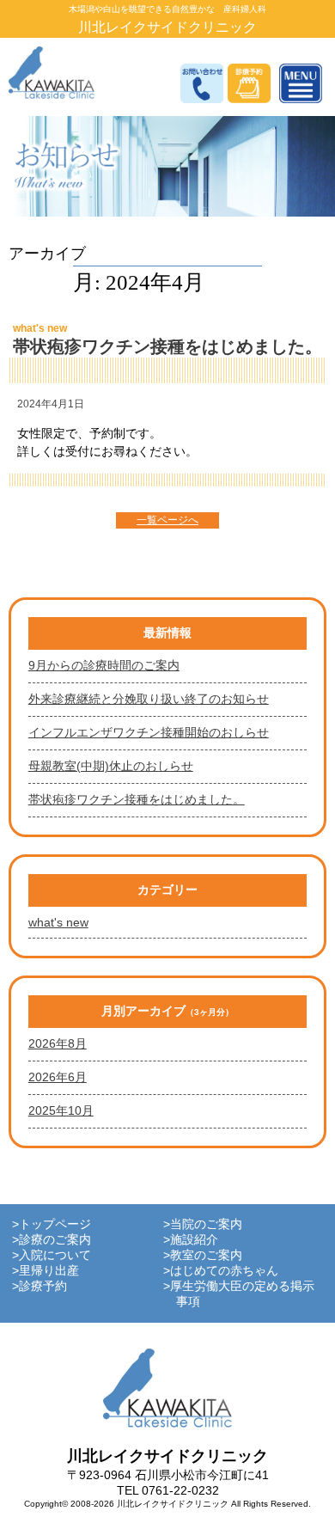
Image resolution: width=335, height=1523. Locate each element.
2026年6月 (57, 1077)
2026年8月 (57, 1043)
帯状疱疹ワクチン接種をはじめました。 (167, 346)
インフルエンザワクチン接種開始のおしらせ (148, 732)
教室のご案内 (206, 1255)
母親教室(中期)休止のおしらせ (110, 766)
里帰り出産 (49, 1270)
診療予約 (43, 1286)
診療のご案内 (55, 1239)
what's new (40, 328)
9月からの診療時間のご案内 (104, 665)
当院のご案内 (206, 1224)
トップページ (55, 1224)
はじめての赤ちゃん (224, 1270)
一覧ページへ (167, 520)
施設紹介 (194, 1239)
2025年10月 (61, 1110)
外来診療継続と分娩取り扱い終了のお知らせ (148, 699)
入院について (55, 1255)
